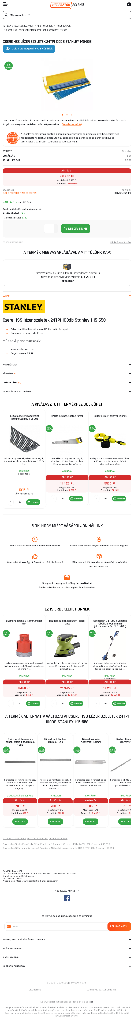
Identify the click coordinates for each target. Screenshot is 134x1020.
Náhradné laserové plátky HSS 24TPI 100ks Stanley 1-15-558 (82, 848)
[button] (33, 502)
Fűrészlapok (63, 26)
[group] (24, 459)
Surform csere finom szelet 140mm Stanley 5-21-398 (24, 417)
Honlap (7, 26)
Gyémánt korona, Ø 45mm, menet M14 (24, 622)
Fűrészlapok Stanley (120, 242)
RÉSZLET (20, 822)
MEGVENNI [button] (35, 502)
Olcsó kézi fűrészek (37, 838)
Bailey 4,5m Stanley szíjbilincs (110, 416)
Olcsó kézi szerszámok (14, 838)
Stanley (126, 151)
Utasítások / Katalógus (17, 391)
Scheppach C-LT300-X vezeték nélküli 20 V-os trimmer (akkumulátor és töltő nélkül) (110, 623)
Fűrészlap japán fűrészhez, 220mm (91, 740)
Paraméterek (10, 364)
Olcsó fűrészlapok (58, 838)
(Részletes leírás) (72, 124)
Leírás (6, 295)
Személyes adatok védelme (101, 989)
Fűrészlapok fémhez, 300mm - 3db (55, 740)
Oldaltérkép (35, 989)
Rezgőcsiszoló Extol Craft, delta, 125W (67, 622)
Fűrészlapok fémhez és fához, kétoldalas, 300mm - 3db (20, 742)
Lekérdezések (12, 382)
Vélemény (9, 373)
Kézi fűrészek (45, 26)
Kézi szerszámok (24, 26)
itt (91, 1002)
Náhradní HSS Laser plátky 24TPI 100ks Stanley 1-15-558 (80, 844)
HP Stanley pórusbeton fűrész (67, 416)
